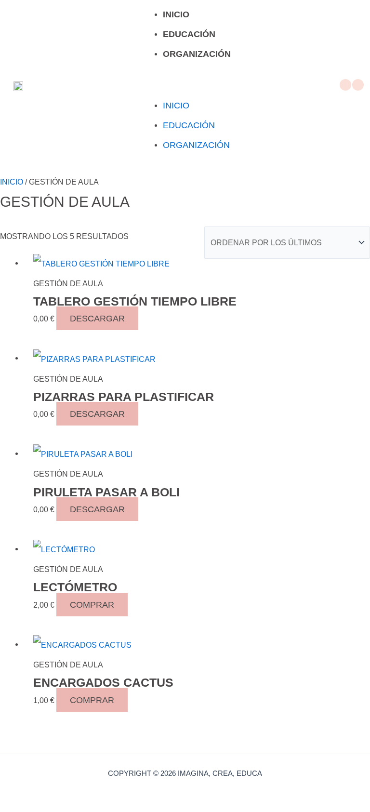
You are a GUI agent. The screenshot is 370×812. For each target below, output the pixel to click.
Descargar (97, 318)
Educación (189, 34)
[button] (185, 86)
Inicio (176, 14)
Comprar (92, 604)
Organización (197, 54)
